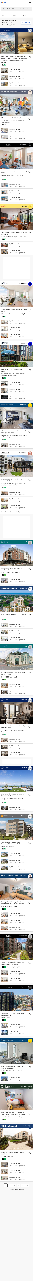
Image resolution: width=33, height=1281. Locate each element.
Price (3, 15)
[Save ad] (30, 57)
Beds (14, 15)
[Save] (30, 15)
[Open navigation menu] (30, 2)
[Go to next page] (27, 1185)
